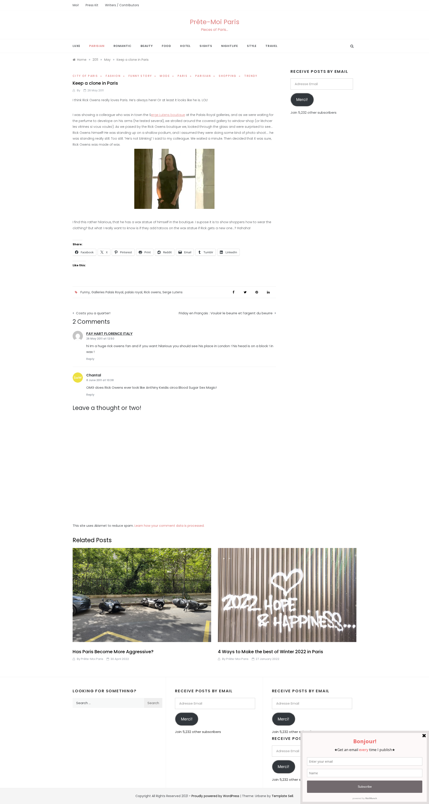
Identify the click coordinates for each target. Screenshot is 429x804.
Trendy (250, 76)
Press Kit (92, 5)
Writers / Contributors (122, 5)
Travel (271, 46)
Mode (165, 76)
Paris (182, 76)
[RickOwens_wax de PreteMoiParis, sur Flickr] (174, 178)
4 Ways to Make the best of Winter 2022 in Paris (270, 652)
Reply (90, 359)
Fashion (113, 76)
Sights (206, 46)
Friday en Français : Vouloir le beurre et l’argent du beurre (226, 313)
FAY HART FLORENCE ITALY (109, 333)
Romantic (123, 46)
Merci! (302, 99)
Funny (85, 292)
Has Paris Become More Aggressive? (113, 652)
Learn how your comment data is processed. (169, 525)
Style (252, 46)
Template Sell (282, 796)
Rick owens (152, 292)
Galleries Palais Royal (107, 292)
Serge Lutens (172, 292)
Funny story (140, 76)
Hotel (185, 46)
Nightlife (229, 46)
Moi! (76, 5)
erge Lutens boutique (168, 115)
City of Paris (85, 76)
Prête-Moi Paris (214, 21)
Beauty (147, 46)
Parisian (96, 46)
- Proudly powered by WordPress (214, 796)
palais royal (133, 292)
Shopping (227, 76)
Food (166, 46)
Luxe (76, 46)
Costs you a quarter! (93, 313)
